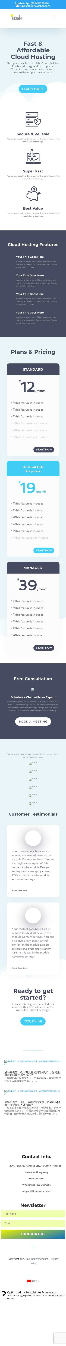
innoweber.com (39, 1258)
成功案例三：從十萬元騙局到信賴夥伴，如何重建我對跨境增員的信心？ (32, 1074)
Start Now (44, 449)
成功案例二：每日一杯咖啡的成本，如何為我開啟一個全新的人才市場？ (32, 1103)
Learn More (33, 89)
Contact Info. (36, 1156)
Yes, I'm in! (33, 1021)
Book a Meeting (33, 721)
